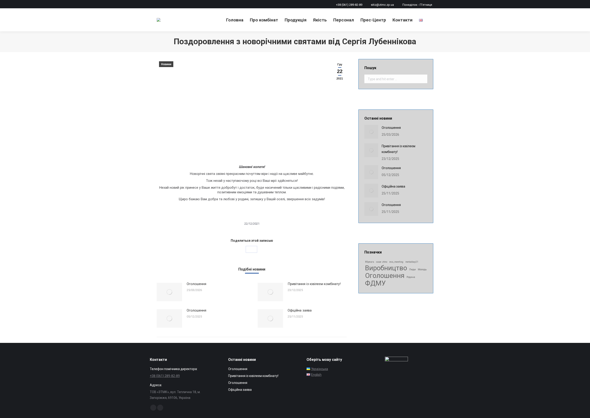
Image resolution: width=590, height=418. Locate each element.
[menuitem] (234, 19)
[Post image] (169, 292)
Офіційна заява (300, 310)
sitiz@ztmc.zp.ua (382, 4)
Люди (412, 269)
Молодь (422, 269)
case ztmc (381, 261)
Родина (411, 277)
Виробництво (386, 268)
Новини (166, 64)
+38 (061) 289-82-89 (349, 4)
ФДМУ (375, 283)
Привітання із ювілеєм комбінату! (314, 284)
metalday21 (411, 261)
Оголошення (196, 284)
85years (369, 261)
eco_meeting (396, 261)
